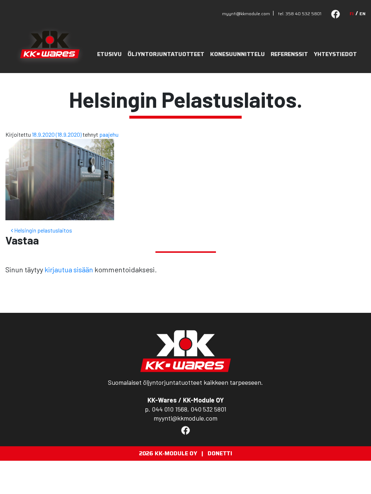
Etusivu (109, 54)
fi (352, 13)
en (362, 13)
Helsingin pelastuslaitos (42, 230)
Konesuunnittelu (237, 54)
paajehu (108, 134)
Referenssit (289, 54)
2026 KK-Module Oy (168, 453)
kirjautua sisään (69, 269)
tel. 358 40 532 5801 (299, 13)
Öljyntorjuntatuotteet (166, 54)
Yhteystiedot (335, 54)
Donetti (220, 453)
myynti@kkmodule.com (246, 13)
